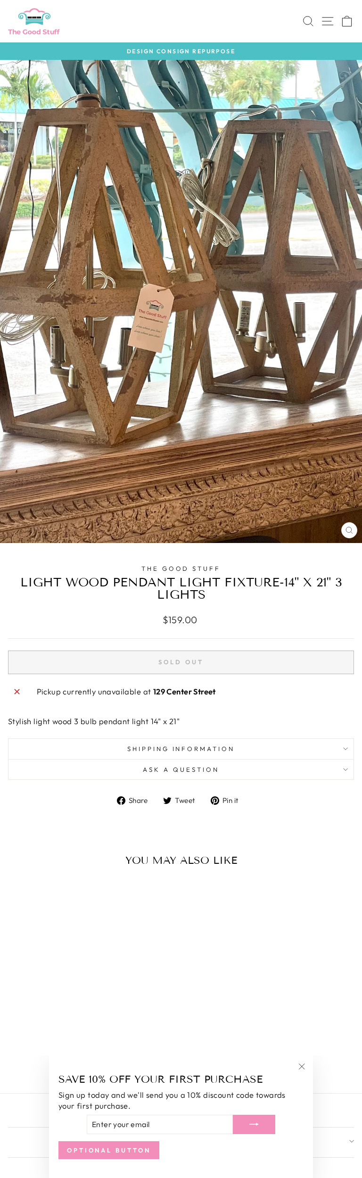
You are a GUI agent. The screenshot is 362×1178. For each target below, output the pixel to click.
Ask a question (181, 769)
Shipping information (181, 748)
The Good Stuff (181, 568)
